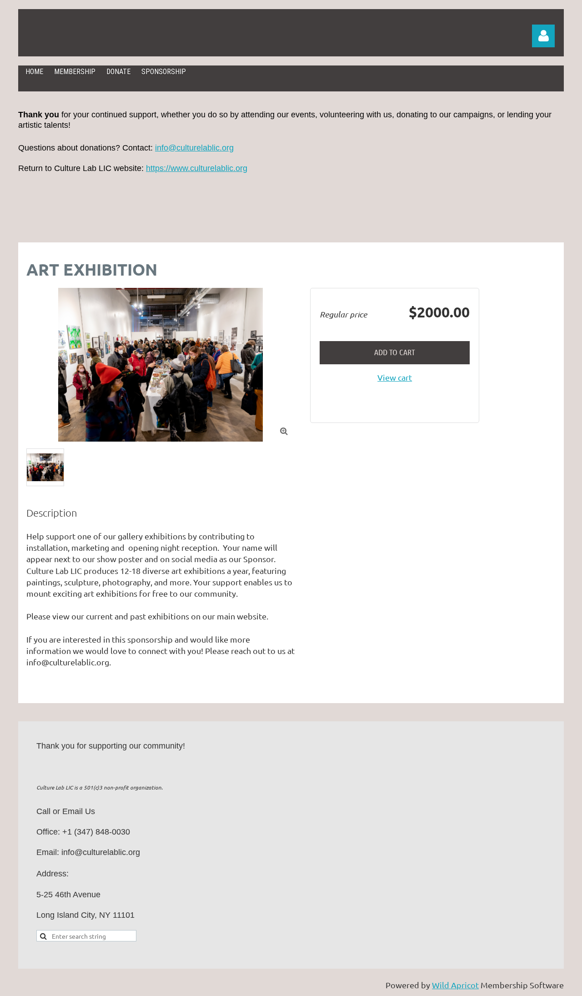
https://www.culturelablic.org (196, 168)
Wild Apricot (455, 985)
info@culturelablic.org (194, 147)
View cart (394, 377)
